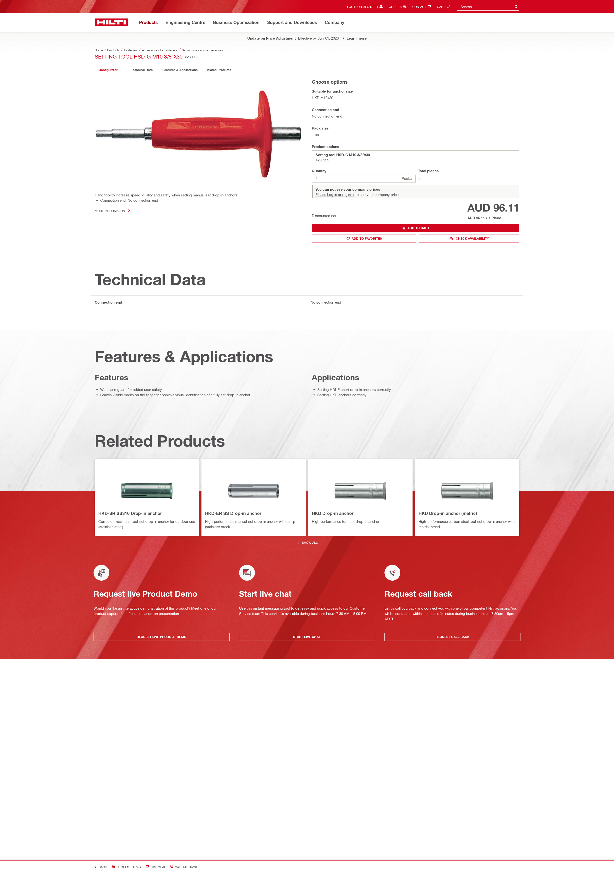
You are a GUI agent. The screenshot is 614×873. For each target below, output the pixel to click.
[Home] (111, 22)
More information (110, 210)
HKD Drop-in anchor (333, 513)
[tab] (108, 70)
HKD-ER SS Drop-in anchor (233, 513)
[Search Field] (516, 7)
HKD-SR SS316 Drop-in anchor (130, 513)
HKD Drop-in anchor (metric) (448, 513)
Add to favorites (367, 238)
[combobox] (488, 7)
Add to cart (418, 228)
